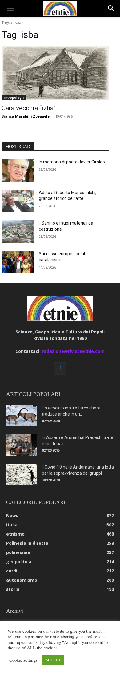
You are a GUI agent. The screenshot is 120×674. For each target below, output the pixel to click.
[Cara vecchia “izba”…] (55, 73)
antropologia (13, 97)
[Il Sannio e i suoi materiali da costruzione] (18, 231)
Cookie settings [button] (23, 660)
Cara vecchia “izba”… (31, 108)
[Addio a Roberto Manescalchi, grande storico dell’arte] (18, 201)
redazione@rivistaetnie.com (73, 351)
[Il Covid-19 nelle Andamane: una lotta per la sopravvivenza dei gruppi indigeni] (21, 474)
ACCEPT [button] (53, 660)
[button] (10, 8)
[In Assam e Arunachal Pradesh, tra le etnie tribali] (21, 445)
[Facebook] (60, 368)
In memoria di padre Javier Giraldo (72, 161)
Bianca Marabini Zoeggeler (26, 116)
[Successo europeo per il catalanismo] (18, 262)
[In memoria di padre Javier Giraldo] (18, 170)
